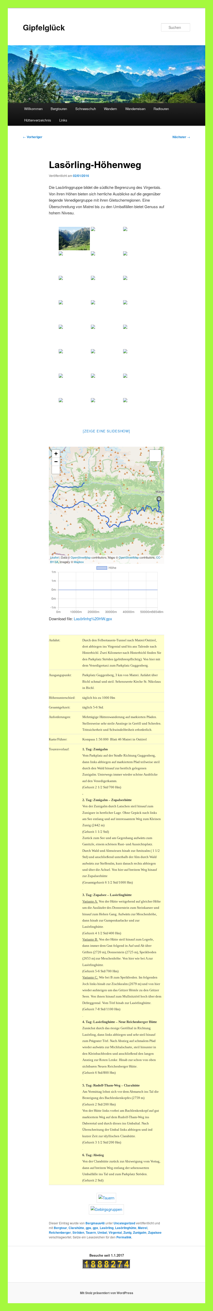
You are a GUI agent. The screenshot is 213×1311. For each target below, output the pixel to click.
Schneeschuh (85, 108)
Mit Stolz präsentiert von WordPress (106, 1292)
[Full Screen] (56, 470)
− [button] (56, 461)
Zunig (127, 1232)
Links (63, 120)
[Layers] (155, 455)
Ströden (78, 1232)
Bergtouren (59, 108)
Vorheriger (32, 137)
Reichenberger (60, 1232)
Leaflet (54, 557)
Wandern (110, 108)
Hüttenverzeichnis (37, 120)
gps (88, 1227)
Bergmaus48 (95, 1223)
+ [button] (56, 453)
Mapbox (79, 562)
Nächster (181, 137)
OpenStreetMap (81, 557)
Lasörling (107, 1227)
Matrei (142, 1227)
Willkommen (33, 108)
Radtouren (161, 108)
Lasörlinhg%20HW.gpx (93, 618)
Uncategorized (124, 1223)
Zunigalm (140, 1232)
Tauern (91, 1232)
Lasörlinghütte (125, 1227)
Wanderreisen (135, 108)
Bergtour (60, 1227)
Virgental (115, 1232)
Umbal (102, 1232)
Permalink (123, 1237)
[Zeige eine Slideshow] (106, 431)
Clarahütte (76, 1227)
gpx (95, 1227)
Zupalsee (155, 1232)
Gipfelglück (44, 27)
